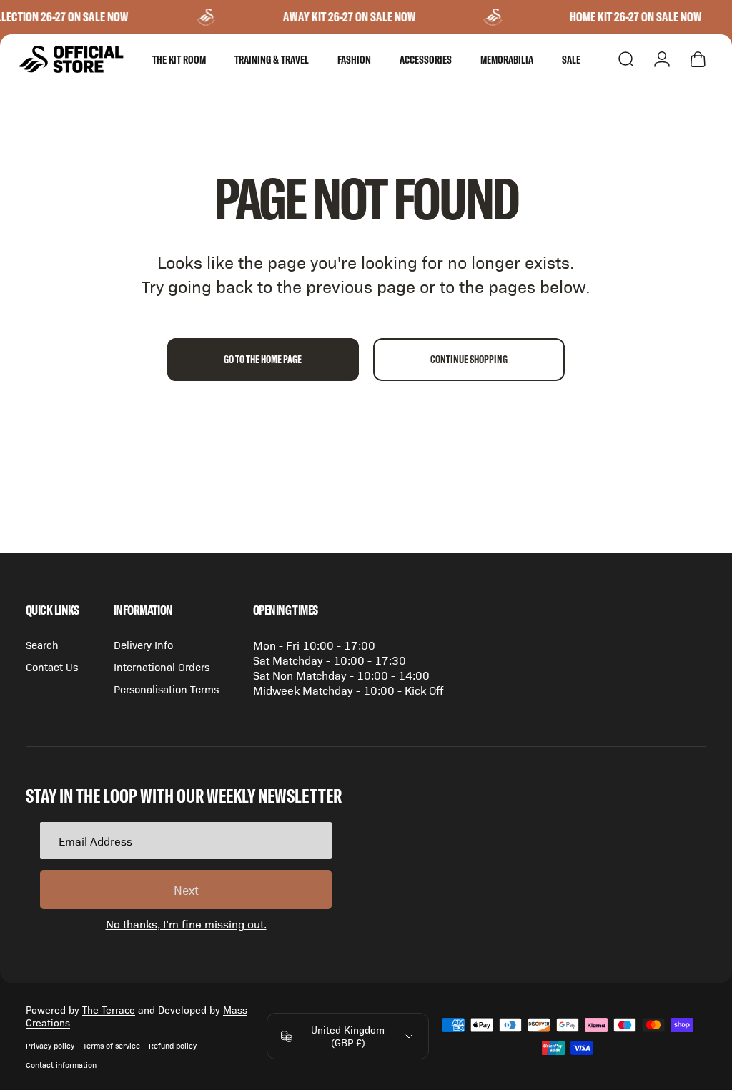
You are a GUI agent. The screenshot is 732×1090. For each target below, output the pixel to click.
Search (42, 644)
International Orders (161, 666)
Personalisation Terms (166, 688)
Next (186, 890)
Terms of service (111, 1045)
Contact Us (52, 666)
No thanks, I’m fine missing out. (186, 923)
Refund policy (173, 1045)
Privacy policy (50, 1045)
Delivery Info (143, 644)
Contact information (61, 1064)
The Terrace (108, 1009)
